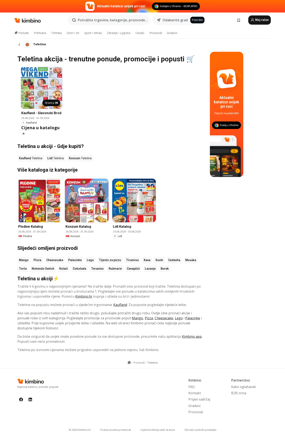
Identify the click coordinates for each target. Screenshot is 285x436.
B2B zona (238, 393)
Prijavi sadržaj (199, 399)
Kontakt (194, 393)
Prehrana (40, 33)
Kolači (63, 268)
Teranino (97, 268)
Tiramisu (132, 260)
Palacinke (75, 260)
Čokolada (79, 268)
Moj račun (262, 19)
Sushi (159, 260)
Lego (90, 260)
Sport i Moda (93, 33)
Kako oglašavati (243, 386)
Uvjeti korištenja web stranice (157, 430)
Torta (23, 268)
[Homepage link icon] (129, 362)
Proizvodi (155, 33)
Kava (147, 260)
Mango (24, 260)
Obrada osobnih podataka (200, 430)
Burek (165, 268)
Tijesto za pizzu (110, 260)
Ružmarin (115, 268)
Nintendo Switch (43, 268)
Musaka (190, 260)
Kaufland (120, 304)
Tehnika (56, 33)
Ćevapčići (133, 268)
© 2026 (80, 430)
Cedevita (174, 260)
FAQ (191, 386)
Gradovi (172, 33)
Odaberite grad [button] (175, 20)
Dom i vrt (73, 33)
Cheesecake (54, 260)
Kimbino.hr (83, 296)
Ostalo (139, 33)
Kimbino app (192, 336)
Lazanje (150, 268)
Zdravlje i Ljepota (118, 33)
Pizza (37, 260)
